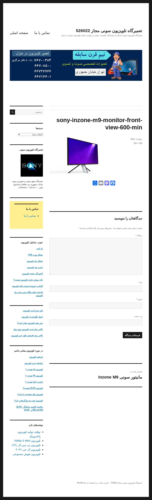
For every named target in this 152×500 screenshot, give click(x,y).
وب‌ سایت (138, 316)
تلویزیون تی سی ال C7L (26, 445)
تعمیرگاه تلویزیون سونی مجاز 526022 (109, 30)
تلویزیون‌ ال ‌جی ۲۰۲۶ (28, 449)
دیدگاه (139, 235)
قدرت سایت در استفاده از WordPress (92, 483)
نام (140, 282)
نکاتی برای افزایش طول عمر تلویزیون (27, 335)
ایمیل (139, 299)
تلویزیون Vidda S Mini (27, 440)
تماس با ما (42, 33)
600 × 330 (138, 143)
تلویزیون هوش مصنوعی (27, 454)
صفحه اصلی (19, 33)
